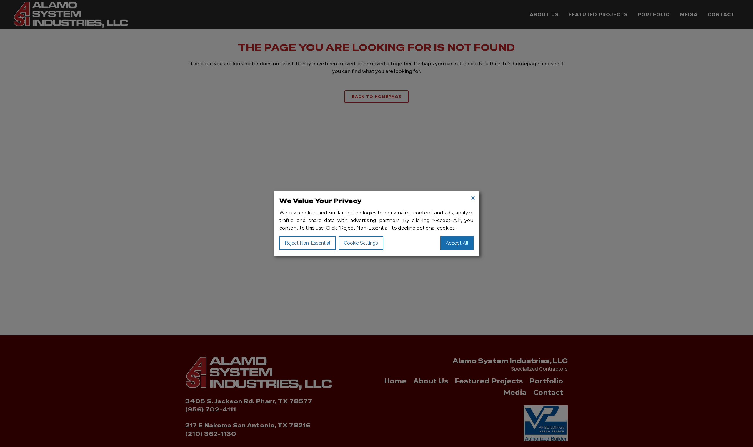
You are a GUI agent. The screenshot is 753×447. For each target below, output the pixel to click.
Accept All (457, 243)
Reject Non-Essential (307, 243)
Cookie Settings (361, 243)
